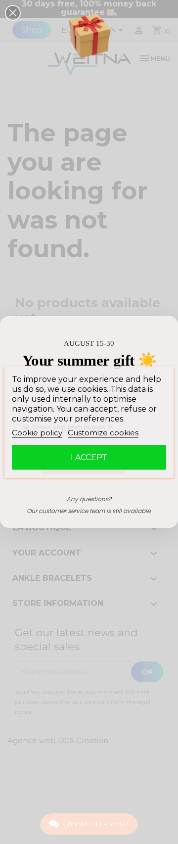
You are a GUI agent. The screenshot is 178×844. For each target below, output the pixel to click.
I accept (89, 457)
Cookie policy (37, 432)
